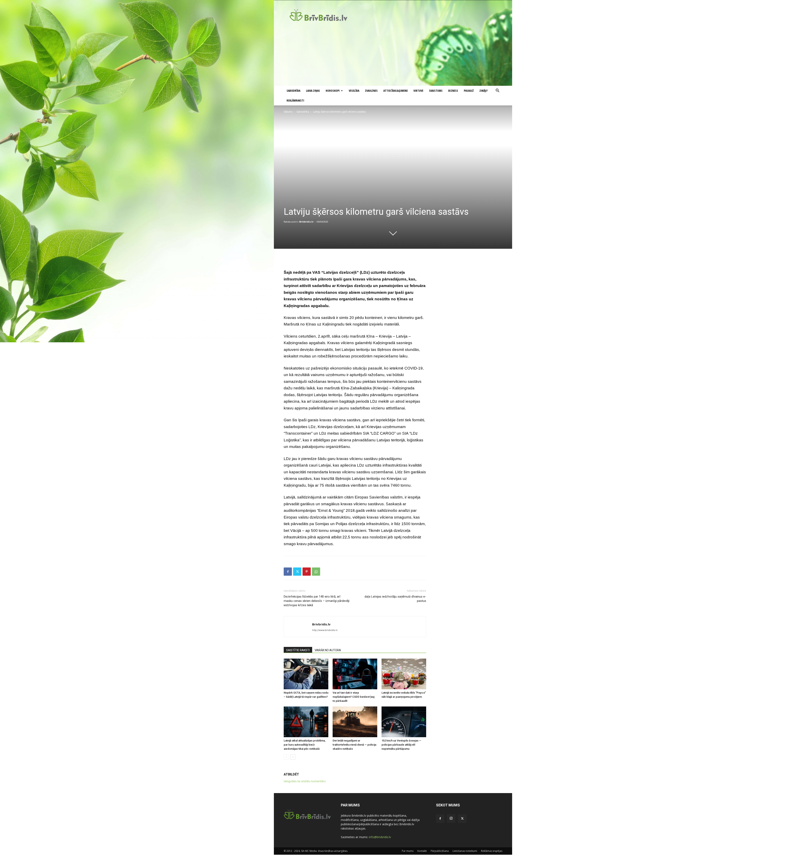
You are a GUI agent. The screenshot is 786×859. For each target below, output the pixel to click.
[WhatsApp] (316, 571)
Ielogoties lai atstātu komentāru (305, 781)
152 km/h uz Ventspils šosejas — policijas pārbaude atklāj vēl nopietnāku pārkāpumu (401, 744)
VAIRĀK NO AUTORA (328, 650)
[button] (497, 91)
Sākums (288, 111)
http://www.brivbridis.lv (325, 630)
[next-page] (292, 757)
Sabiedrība (293, 91)
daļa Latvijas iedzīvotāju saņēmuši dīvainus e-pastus (395, 599)
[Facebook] (288, 571)
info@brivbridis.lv (380, 837)
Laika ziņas (313, 91)
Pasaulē (469, 91)
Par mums (407, 851)
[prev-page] (286, 757)
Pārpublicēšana (440, 851)
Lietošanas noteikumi (465, 851)
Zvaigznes (371, 91)
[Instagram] (451, 818)
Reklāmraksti (295, 100)
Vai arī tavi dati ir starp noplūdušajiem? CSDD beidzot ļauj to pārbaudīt (353, 696)
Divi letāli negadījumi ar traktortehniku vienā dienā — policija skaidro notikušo (354, 744)
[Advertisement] (393, 55)
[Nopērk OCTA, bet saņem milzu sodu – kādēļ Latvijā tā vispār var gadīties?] (306, 674)
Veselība (354, 91)
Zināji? (483, 91)
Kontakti (422, 851)
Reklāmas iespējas (491, 851)
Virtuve (418, 91)
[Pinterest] (307, 571)
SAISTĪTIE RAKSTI (298, 650)
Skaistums (436, 91)
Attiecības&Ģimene (395, 91)
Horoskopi (333, 91)
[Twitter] (297, 571)
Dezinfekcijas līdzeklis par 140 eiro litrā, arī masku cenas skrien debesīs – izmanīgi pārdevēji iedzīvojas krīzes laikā (316, 601)
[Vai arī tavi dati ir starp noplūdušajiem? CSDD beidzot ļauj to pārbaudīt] (355, 674)
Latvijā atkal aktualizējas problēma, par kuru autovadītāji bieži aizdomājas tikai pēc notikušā (304, 744)
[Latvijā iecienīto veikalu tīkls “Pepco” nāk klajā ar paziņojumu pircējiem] (404, 674)
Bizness (453, 91)
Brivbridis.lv (306, 221)
